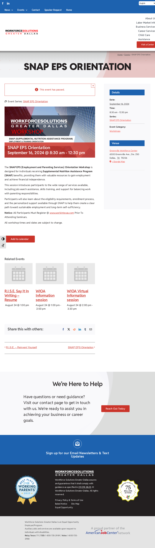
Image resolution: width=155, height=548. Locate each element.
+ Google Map (118, 161)
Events (127, 54)
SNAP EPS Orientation (81, 347)
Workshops (115, 131)
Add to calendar (20, 239)
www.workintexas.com (62, 212)
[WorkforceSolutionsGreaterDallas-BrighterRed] (21, 30)
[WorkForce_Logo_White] (74, 471)
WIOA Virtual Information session (77, 295)
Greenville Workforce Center (123, 150)
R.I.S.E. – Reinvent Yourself (21, 347)
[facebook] (3, 3)
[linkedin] (8, 3)
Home (120, 54)
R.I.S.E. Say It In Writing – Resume (17, 295)
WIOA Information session (45, 295)
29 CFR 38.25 (84, 487)
